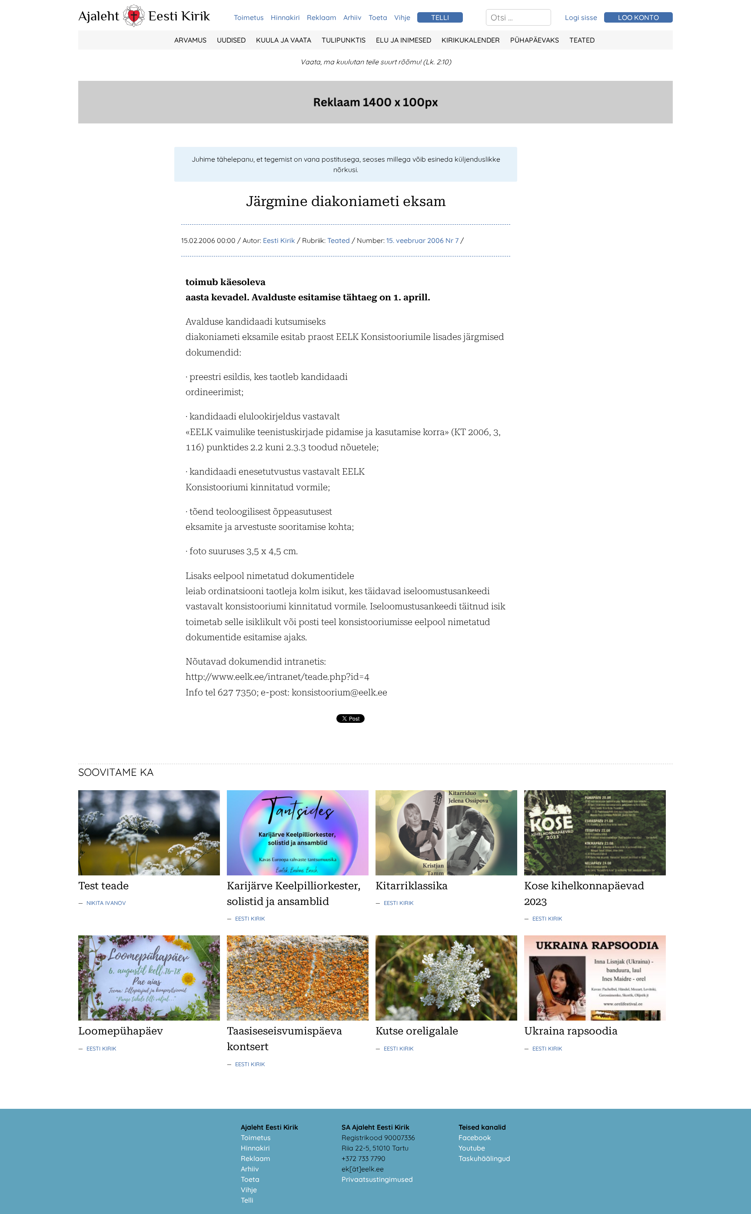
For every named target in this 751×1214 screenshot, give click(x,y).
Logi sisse (581, 17)
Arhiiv (352, 17)
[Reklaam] (375, 120)
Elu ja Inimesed (403, 40)
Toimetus (249, 17)
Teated (582, 40)
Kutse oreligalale (417, 1031)
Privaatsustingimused (377, 1179)
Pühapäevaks (534, 40)
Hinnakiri (285, 17)
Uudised (231, 40)
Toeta (378, 17)
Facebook (475, 1137)
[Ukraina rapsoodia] (595, 1018)
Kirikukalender (471, 40)
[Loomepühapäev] (149, 1018)
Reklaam (321, 17)
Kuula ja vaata (283, 40)
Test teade (103, 886)
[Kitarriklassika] (446, 872)
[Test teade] (149, 872)
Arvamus (190, 40)
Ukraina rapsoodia (571, 1031)
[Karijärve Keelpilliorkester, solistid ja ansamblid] (298, 872)
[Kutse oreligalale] (446, 1018)
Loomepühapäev (120, 1031)
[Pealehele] (134, 24)
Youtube (472, 1148)
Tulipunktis (344, 40)
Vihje (402, 17)
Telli (247, 1200)
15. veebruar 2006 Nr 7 (422, 240)
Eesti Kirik (179, 15)
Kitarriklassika (412, 886)
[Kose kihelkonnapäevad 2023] (595, 872)
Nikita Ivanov (106, 902)
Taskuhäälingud (484, 1158)
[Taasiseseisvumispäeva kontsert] (298, 1018)
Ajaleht (99, 15)
